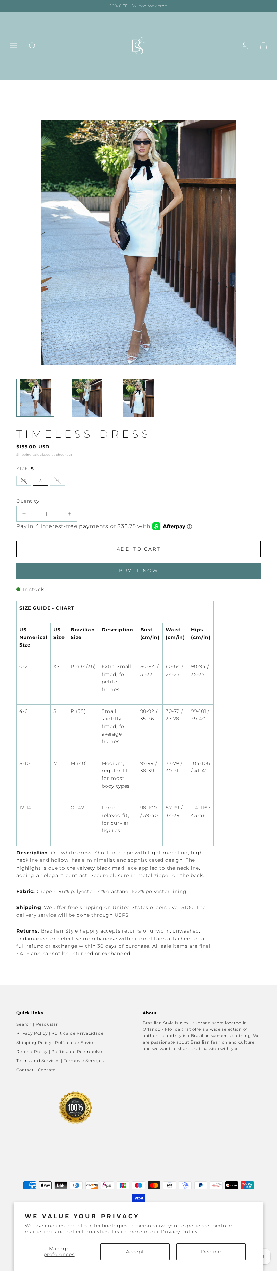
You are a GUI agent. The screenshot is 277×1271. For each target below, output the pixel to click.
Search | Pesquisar (37, 1024)
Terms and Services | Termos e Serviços (60, 1060)
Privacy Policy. (180, 1232)
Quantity (27, 501)
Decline (211, 1252)
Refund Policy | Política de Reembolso (59, 1051)
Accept (135, 1252)
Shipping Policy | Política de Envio (54, 1042)
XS (23, 480)
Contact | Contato (36, 1069)
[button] (13, 46)
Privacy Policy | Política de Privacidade (60, 1033)
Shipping (24, 454)
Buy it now (138, 571)
